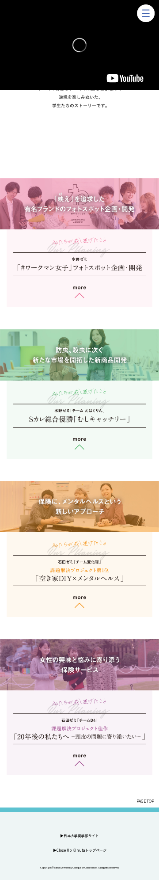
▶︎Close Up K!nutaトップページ (79, 850)
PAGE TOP (145, 801)
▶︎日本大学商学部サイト (79, 835)
